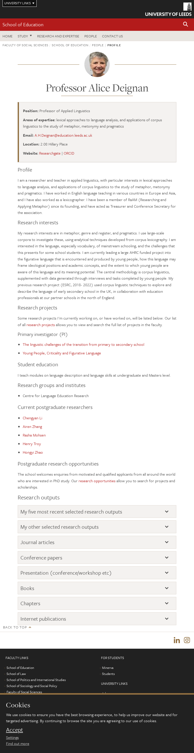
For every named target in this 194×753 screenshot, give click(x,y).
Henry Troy (32, 443)
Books (27, 588)
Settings (12, 737)
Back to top (15, 627)
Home (8, 36)
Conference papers (41, 557)
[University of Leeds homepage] (168, 9)
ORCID (69, 153)
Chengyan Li (32, 418)
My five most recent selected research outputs (71, 511)
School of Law (16, 673)
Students (108, 673)
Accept (14, 730)
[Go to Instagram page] (187, 640)
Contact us (112, 36)
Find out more (17, 743)
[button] (185, 24)
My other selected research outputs (59, 526)
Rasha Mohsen (34, 435)
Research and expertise (58, 36)
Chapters (30, 603)
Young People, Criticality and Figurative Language (62, 353)
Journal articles (37, 542)
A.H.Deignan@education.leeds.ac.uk (63, 135)
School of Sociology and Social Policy (32, 685)
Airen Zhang (32, 426)
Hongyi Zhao (33, 452)
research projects (41, 324)
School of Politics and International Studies (36, 679)
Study (23, 36)
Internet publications (43, 618)
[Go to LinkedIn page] (177, 640)
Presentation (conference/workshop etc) (66, 572)
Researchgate (50, 153)
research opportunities (97, 480)
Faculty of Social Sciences (25, 45)
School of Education (23, 24)
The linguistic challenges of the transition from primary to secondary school (83, 344)
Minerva (107, 667)
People (90, 36)
